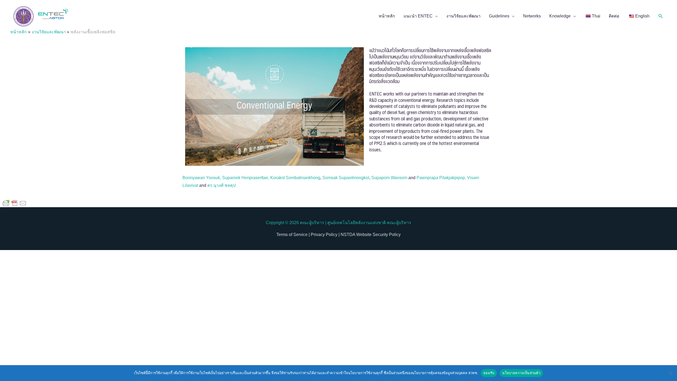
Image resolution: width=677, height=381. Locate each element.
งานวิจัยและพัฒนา (463, 16)
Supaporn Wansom (389, 177)
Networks (532, 16)
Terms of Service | (293, 234)
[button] (661, 16)
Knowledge (560, 16)
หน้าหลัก (387, 16)
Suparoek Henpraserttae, (246, 177)
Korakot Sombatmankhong (295, 177)
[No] (670, 373)
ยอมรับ (488, 373)
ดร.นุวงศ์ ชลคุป (221, 185)
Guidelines (499, 16)
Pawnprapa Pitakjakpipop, (442, 177)
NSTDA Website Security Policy (370, 234)
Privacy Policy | (325, 234)
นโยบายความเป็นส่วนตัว (521, 373)
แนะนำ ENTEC (418, 16)
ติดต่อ (614, 16)
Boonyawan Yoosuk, (202, 177)
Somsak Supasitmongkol (345, 177)
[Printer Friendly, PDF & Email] (14, 203)
